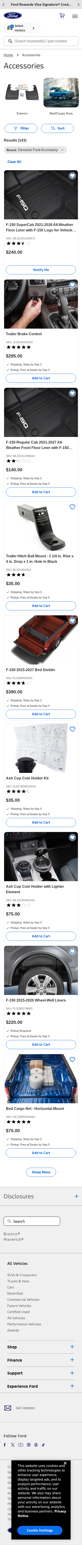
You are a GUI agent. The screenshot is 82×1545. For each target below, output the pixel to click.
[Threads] (36, 1445)
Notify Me (41, 270)
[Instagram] (29, 1445)
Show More (41, 1172)
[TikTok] (43, 1445)
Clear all (14, 162)
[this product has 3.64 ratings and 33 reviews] (41, 683)
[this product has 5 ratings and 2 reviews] (41, 1122)
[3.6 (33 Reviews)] (18, 683)
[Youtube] (20, 1445)
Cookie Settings (40, 1530)
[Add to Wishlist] (72, 175)
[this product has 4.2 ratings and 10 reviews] (41, 791)
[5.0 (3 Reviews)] (18, 1013)
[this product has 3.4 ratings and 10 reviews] (41, 243)
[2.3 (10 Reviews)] (18, 461)
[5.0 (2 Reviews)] (18, 1122)
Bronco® (12, 1233)
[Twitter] (13, 1445)
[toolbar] (41, 4)
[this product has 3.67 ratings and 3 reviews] (41, 575)
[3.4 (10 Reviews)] (18, 243)
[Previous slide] (3, 4)
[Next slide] (78, 4)
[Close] (65, 1467)
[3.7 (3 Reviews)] (18, 575)
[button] (41, 1347)
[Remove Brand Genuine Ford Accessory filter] (62, 150)
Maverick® (14, 1239)
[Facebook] (5, 1445)
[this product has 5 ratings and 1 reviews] (41, 347)
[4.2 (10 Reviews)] (18, 791)
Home (8, 55)
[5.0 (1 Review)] (18, 347)
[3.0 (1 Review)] (18, 905)
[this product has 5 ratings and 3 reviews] (41, 1013)
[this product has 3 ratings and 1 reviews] (41, 905)
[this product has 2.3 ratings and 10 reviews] (41, 461)
